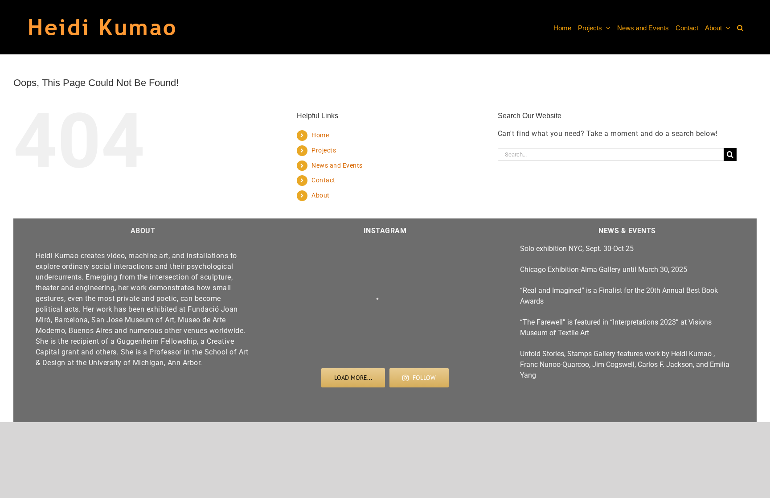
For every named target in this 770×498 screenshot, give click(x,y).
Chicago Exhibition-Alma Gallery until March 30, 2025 (603, 269)
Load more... (353, 378)
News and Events (337, 165)
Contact (323, 180)
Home (320, 135)
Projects (323, 150)
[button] (740, 27)
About (320, 195)
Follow (424, 378)
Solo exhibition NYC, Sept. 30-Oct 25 (577, 248)
